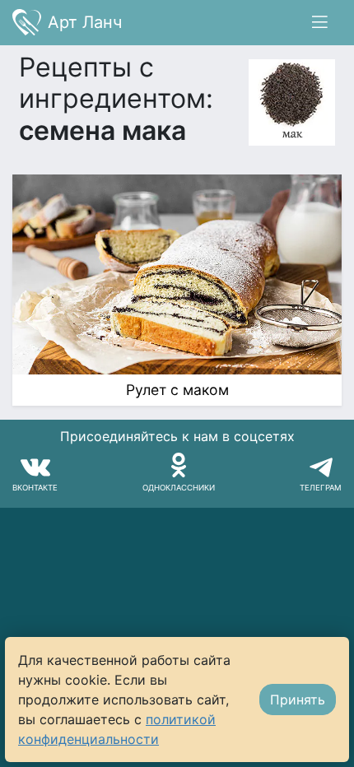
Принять (297, 699)
